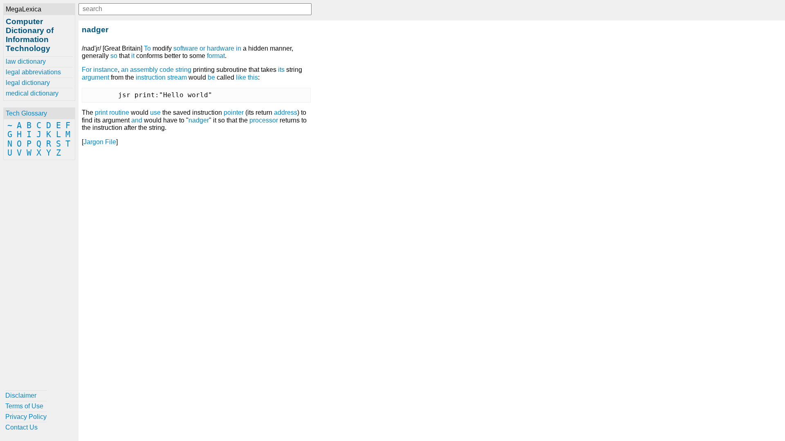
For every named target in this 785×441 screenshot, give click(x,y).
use (155, 112)
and (136, 120)
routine (119, 112)
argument (95, 77)
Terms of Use (24, 406)
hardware (220, 48)
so (113, 55)
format (216, 55)
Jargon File (99, 141)
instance (105, 69)
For (87, 69)
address (285, 112)
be (211, 77)
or (202, 48)
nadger (198, 120)
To (147, 48)
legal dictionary (28, 82)
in (238, 48)
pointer (234, 112)
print (101, 112)
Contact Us (21, 427)
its (281, 69)
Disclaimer (20, 395)
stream (177, 77)
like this (247, 77)
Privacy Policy (26, 416)
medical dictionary (32, 93)
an (124, 69)
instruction (151, 77)
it (133, 55)
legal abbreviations (33, 72)
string (183, 69)
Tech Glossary (26, 113)
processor (263, 120)
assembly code (152, 69)
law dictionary (26, 61)
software (185, 48)
